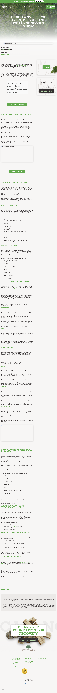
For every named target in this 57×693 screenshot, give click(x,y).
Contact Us (41, 659)
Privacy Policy (28, 676)
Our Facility (15, 662)
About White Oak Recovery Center (16, 659)
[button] (18, 6)
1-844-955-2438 (39, 1)
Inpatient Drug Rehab (12, 92)
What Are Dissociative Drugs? (14, 83)
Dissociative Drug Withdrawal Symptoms (17, 88)
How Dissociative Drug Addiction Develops (17, 89)
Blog (16, 666)
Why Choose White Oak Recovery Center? (16, 664)
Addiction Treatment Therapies (28, 662)
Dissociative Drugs (6, 49)
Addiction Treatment (28, 659)
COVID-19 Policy (21, 676)
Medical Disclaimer (35, 676)
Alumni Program (28, 658)
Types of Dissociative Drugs (14, 86)
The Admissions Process (41, 658)
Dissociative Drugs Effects (13, 85)
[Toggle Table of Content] (25, 82)
